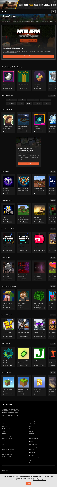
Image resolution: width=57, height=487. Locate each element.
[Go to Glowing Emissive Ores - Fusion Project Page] (8, 242)
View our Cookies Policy (39, 479)
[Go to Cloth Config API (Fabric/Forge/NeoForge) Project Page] (24, 357)
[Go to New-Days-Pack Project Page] (39, 213)
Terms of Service (5, 468)
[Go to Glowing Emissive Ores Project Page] (24, 242)
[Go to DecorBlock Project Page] (39, 80)
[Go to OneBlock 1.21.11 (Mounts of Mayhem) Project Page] (24, 385)
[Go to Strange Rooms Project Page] (39, 270)
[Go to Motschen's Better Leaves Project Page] (39, 299)
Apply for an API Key (7, 454)
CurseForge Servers (33, 438)
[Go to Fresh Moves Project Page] (24, 299)
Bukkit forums (32, 436)
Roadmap (31, 433)
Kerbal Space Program (7, 436)
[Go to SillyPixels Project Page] (39, 242)
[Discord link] (12, 416)
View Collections (28, 163)
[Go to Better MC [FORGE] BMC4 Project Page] (39, 328)
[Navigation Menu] (2, 11)
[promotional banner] (28, 4)
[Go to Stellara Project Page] (39, 122)
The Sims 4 (4, 431)
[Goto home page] (5, 11)
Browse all (52, 95)
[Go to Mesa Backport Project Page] (39, 184)
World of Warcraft (6, 428)
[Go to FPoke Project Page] (8, 213)
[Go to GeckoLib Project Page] (8, 357)
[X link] (14, 416)
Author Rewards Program (8, 451)
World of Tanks (5, 441)
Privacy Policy (5, 470)
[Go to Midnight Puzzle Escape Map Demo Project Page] (24, 270)
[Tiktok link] (6, 416)
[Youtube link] (9, 416)
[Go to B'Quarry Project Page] (8, 184)
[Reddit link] (17, 416)
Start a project (5, 447)
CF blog (31, 428)
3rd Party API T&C (6, 456)
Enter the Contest (28, 56)
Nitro (30, 462)
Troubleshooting (33, 447)
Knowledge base (33, 444)
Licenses (4, 473)
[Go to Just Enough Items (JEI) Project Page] (39, 357)
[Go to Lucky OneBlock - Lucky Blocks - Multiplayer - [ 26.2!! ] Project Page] (39, 385)
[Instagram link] (3, 416)
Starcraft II (4, 433)
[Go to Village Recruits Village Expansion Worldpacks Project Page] (24, 213)
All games (4, 423)
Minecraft (4, 426)
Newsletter (31, 431)
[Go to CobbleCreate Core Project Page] (24, 184)
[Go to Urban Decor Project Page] (8, 80)
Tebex (30, 460)
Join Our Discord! (33, 423)
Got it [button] (28, 483)
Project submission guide (8, 449)
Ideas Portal (32, 426)
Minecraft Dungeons (7, 438)
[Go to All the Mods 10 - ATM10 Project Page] (8, 328)
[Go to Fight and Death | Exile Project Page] (8, 270)
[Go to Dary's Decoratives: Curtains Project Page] (24, 80)
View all (53, 171)
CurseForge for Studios (34, 458)
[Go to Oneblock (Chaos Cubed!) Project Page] (8, 385)
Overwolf (31, 455)
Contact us (31, 449)
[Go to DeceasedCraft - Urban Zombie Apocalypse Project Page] (24, 328)
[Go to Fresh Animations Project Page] (8, 299)
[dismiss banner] (55, 2)
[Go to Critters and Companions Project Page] (8, 122)
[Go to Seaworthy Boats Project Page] (24, 122)
